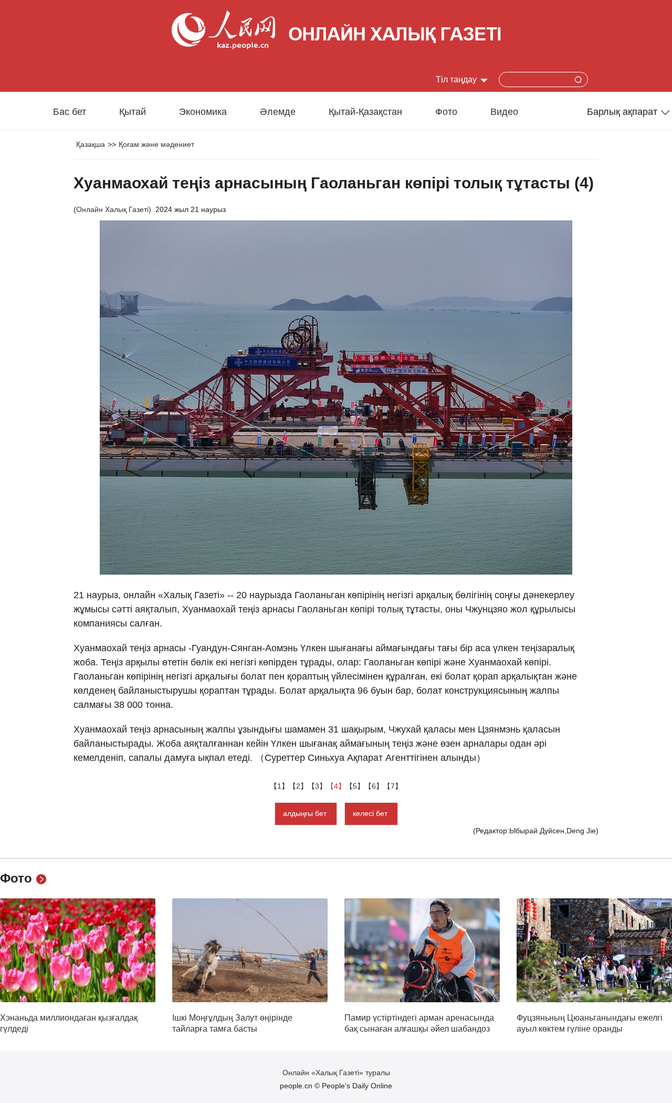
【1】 (279, 786)
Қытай (132, 112)
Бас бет (69, 112)
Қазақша (90, 144)
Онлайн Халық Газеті (112, 209)
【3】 (317, 786)
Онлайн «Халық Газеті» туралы (336, 1072)
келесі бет (371, 813)
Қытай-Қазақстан (365, 112)
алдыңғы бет (306, 813)
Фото (446, 112)
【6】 (373, 786)
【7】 (392, 786)
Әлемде (278, 112)
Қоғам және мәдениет (156, 144)
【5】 (354, 786)
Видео (504, 112)
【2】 (298, 786)
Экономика (203, 112)
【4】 (336, 786)
